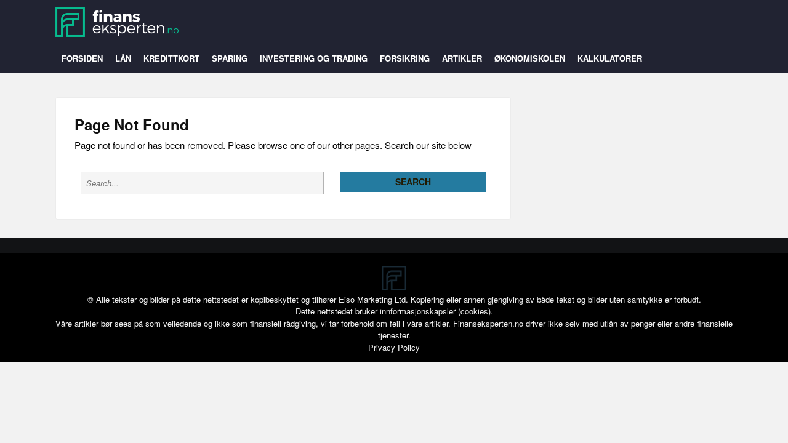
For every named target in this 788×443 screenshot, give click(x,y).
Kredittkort (171, 58)
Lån (123, 58)
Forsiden (82, 58)
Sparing (229, 58)
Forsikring (405, 58)
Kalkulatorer (609, 58)
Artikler (462, 58)
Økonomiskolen (529, 58)
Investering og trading (314, 58)
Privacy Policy (394, 347)
